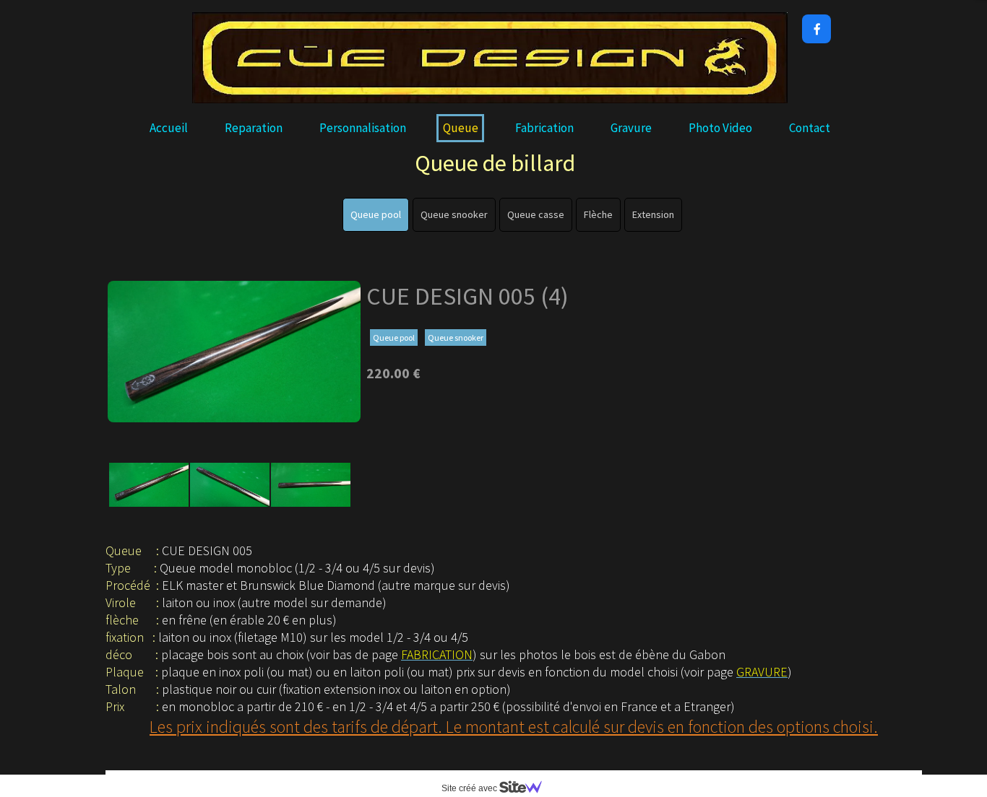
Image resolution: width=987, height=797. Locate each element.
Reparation (254, 128)
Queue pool (375, 214)
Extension (653, 214)
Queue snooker (454, 214)
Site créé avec (470, 788)
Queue (460, 128)
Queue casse (535, 214)
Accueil (169, 128)
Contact (809, 128)
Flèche (598, 214)
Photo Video (720, 128)
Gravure (631, 128)
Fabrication (544, 128)
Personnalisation (362, 128)
